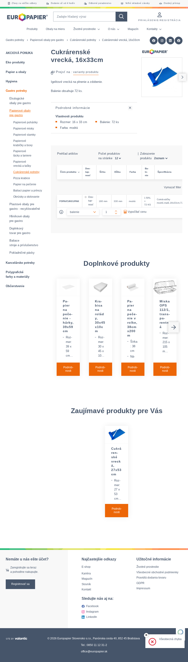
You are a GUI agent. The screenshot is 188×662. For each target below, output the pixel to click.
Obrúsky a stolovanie (26, 196)
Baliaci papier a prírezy (27, 190)
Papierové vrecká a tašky (22, 164)
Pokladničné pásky (22, 252)
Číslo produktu (68, 172)
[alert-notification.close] (146, 635)
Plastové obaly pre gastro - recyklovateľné (24, 206)
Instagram (92, 611)
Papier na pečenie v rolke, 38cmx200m (132, 318)
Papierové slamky (24, 134)
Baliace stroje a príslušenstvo (23, 243)
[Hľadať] (121, 17)
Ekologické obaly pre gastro (20, 101)
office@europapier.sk (94, 651)
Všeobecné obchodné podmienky (157, 572)
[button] (178, 40)
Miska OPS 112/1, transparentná (165, 314)
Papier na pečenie (24, 184)
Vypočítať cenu (137, 211)
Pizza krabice (21, 178)
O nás (112, 29)
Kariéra (86, 573)
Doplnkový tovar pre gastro (19, 231)
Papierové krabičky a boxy (23, 143)
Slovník (86, 584)
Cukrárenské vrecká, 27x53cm (116, 461)
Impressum (143, 588)
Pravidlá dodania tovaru (151, 577)
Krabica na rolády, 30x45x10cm (100, 316)
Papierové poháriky (25, 122)
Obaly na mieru (55, 29)
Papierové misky (23, 128)
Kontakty (152, 29)
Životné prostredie (85, 29)
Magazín (133, 29)
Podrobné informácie (72, 108)
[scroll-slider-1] (182, 77)
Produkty (32, 29)
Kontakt (86, 589)
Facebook (92, 606)
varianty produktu (86, 72)
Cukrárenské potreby (83, 40)
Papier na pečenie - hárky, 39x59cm (68, 316)
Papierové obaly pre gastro (47, 40)
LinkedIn (91, 617)
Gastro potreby (15, 40)
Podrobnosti (68, 369)
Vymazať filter (173, 187)
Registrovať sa (20, 584)
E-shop (86, 566)
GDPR (140, 583)
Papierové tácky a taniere (22, 153)
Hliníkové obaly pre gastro (19, 219)
